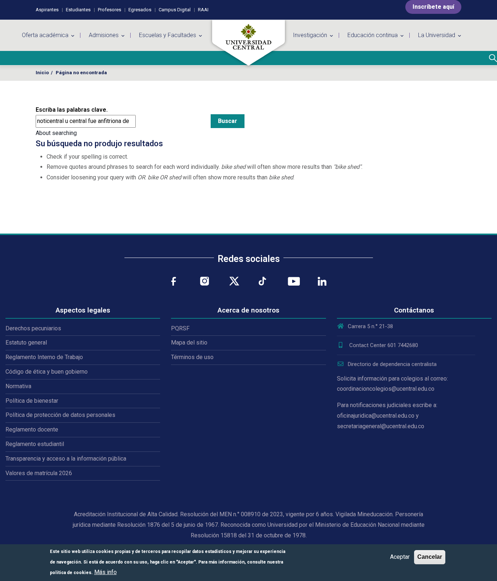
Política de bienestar (31, 400)
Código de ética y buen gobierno (46, 371)
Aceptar (400, 556)
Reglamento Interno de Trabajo (44, 357)
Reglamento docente (31, 429)
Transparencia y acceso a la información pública (65, 458)
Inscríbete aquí (433, 6)
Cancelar (429, 557)
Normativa (18, 386)
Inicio (42, 72)
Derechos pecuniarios (33, 328)
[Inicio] (248, 43)
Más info (105, 571)
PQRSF (180, 328)
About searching (56, 133)
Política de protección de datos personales (60, 414)
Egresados (139, 9)
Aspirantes (47, 9)
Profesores (109, 9)
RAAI (203, 9)
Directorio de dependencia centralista (392, 364)
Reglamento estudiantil (34, 444)
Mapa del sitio (189, 342)
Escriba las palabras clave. (72, 109)
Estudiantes (78, 9)
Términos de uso (192, 357)
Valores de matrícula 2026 (38, 473)
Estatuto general (26, 342)
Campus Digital (175, 9)
